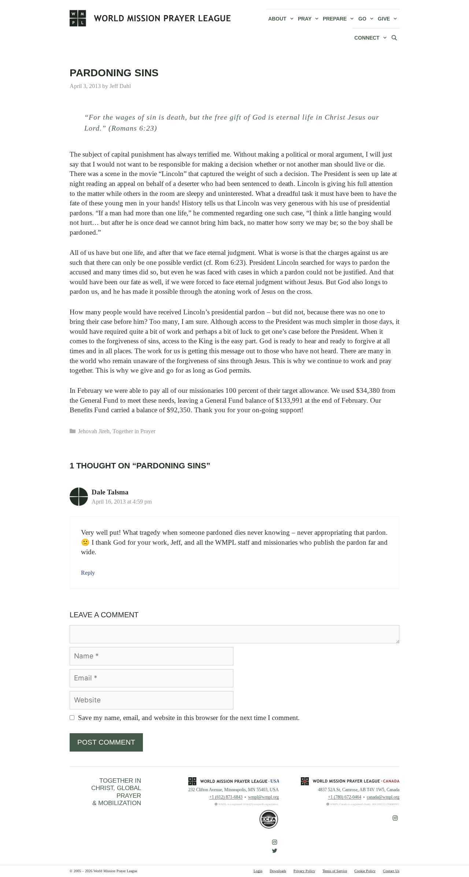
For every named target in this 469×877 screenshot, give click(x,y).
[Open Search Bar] (394, 37)
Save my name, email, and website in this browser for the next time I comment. (189, 717)
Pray (304, 19)
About (277, 19)
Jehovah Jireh (94, 431)
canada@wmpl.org (383, 797)
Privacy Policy (304, 871)
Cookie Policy (365, 871)
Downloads (278, 871)
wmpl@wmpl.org (263, 797)
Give (384, 19)
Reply (88, 573)
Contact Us (391, 871)
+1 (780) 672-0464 (344, 797)
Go (362, 19)
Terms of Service (334, 871)
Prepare (335, 19)
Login (258, 871)
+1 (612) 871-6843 (226, 797)
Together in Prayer (133, 431)
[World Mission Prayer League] (150, 18)
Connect (367, 38)
